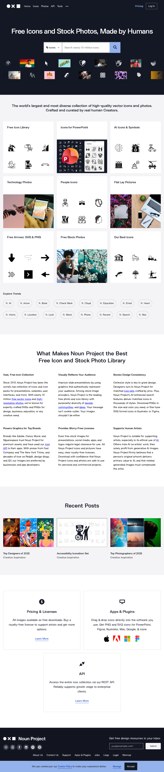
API (53, 6)
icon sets (129, 390)
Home (27, 6)
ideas (82, 407)
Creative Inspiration (14, 557)
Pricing (139, 6)
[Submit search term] (115, 47)
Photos (44, 6)
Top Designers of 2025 (16, 553)
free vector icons (21, 399)
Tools (59, 6)
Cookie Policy (65, 766)
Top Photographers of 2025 (126, 553)
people (89, 403)
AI (157, 440)
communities (65, 407)
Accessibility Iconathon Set (73, 553)
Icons (36, 6)
